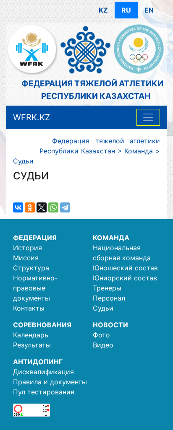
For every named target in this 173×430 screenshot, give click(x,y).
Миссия (26, 258)
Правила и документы (50, 382)
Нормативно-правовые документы (35, 288)
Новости (110, 325)
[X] (42, 207)
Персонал (109, 298)
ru (126, 10)
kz (103, 10)
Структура (31, 268)
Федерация (35, 237)
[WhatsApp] (53, 207)
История (27, 247)
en (149, 10)
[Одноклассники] (30, 207)
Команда (111, 237)
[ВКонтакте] (18, 207)
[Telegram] (65, 207)
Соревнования (42, 325)
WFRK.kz (31, 117)
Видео (103, 345)
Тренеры (107, 288)
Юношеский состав (125, 268)
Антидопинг (38, 361)
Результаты (32, 345)
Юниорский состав (125, 278)
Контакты (29, 308)
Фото (101, 335)
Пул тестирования (43, 392)
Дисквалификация (43, 372)
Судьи (103, 308)
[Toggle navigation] (148, 117)
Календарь (30, 335)
